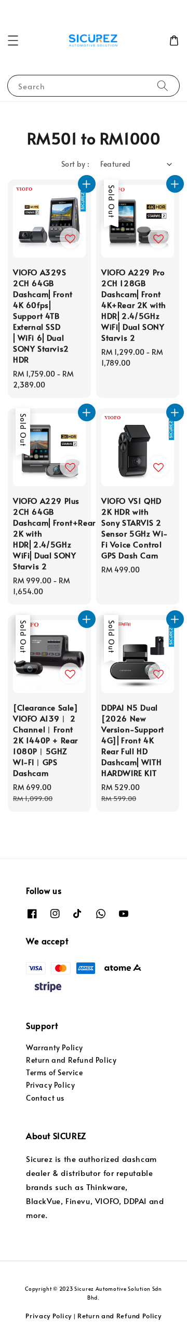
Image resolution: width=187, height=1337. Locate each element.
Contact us (45, 1098)
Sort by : (75, 164)
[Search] (162, 85)
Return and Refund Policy (71, 1060)
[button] (13, 40)
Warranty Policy (54, 1047)
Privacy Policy (50, 1085)
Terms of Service (54, 1072)
